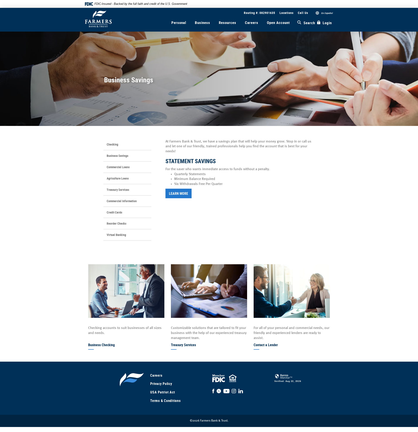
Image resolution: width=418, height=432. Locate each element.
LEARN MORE (178, 193)
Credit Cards (114, 212)
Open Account (278, 22)
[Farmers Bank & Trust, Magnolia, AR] (98, 19)
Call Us (303, 13)
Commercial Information (122, 201)
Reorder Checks (118, 225)
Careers (251, 22)
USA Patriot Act (162, 392)
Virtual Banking (116, 235)
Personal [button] (178, 22)
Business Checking (101, 344)
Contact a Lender (266, 344)
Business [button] (202, 22)
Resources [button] (227, 22)
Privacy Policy (161, 383)
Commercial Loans (118, 167)
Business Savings (117, 156)
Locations (286, 13)
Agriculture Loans (118, 178)
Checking (112, 144)
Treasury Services (118, 190)
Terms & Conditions (165, 400)
